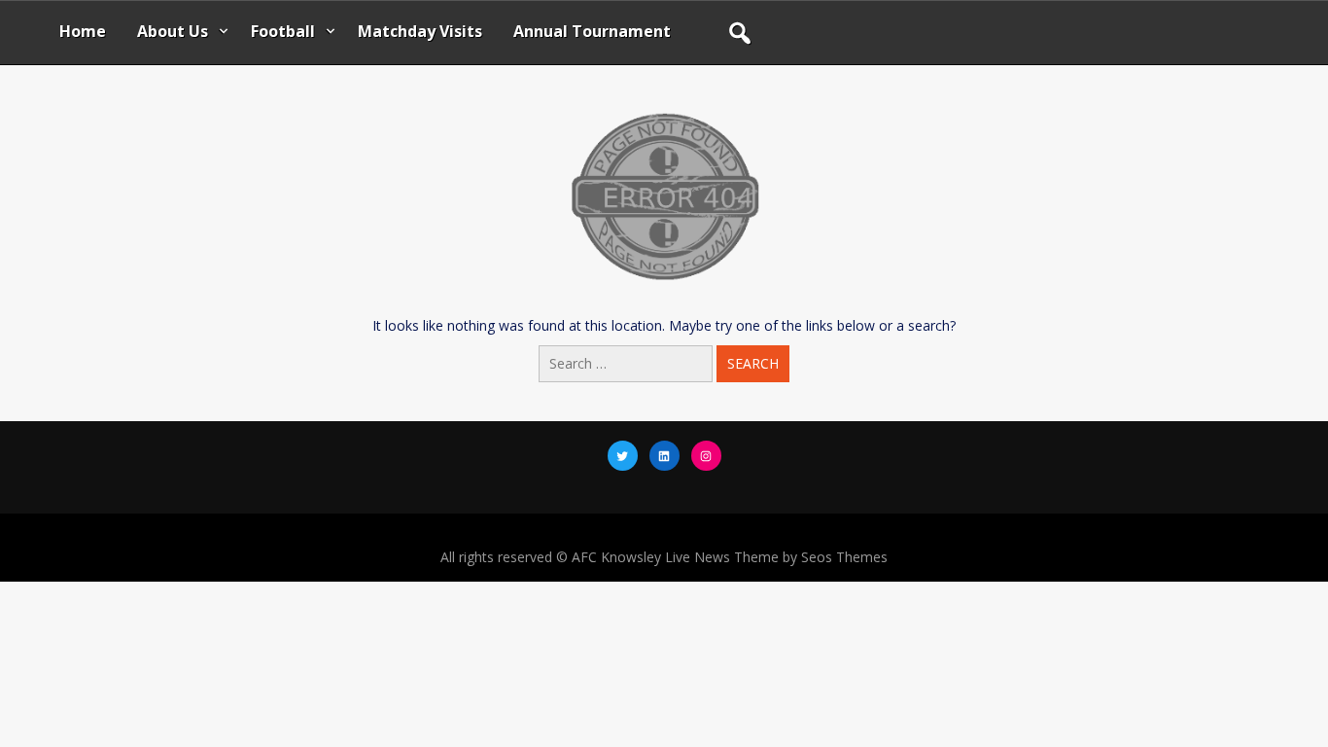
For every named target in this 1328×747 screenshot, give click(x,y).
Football (283, 31)
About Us (172, 31)
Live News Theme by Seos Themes (776, 557)
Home (82, 31)
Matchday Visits (420, 31)
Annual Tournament (592, 31)
